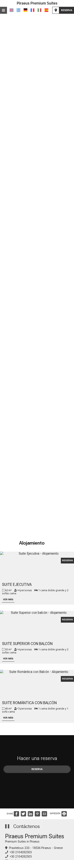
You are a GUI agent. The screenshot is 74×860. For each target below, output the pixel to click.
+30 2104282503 (21, 852)
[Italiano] (39, 10)
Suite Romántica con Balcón (29, 703)
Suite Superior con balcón (27, 644)
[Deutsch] (25, 10)
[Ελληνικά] (18, 10)
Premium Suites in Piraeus (22, 841)
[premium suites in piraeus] (37, 3)
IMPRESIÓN (55, 813)
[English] (11, 10)
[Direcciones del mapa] (55, 10)
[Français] (32, 10)
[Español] (46, 10)
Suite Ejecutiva (17, 584)
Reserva (66, 10)
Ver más (8, 599)
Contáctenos (26, 826)
